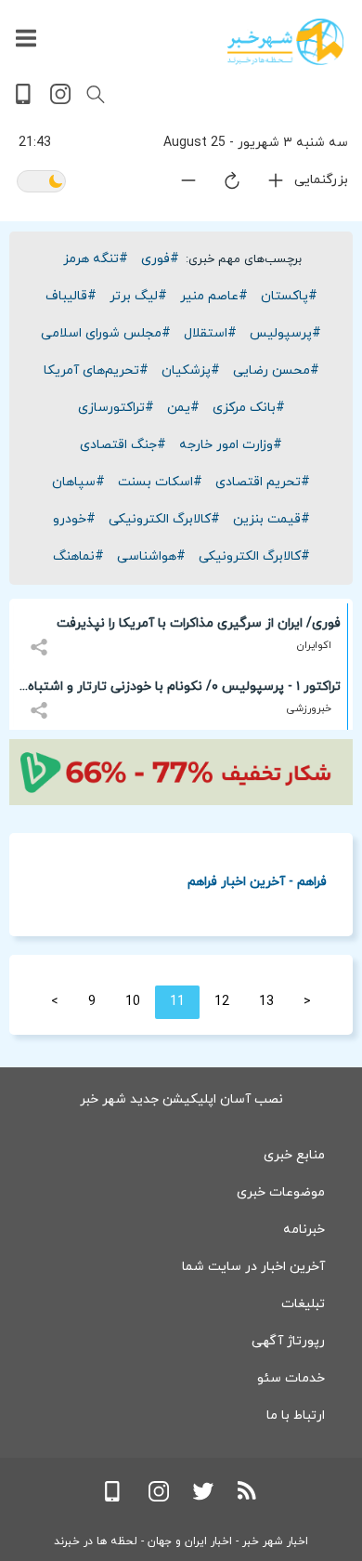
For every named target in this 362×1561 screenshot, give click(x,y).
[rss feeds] (248, 1498)
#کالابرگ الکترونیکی (164, 519)
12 (221, 1002)
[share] (41, 636)
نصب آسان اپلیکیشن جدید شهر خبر (181, 1099)
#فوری (160, 259)
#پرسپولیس (285, 333)
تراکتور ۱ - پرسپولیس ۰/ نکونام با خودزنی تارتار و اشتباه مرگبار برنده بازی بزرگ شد (184, 690)
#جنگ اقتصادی (123, 445)
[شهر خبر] (285, 42)
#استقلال (210, 333)
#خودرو (74, 519)
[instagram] (60, 101)
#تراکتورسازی (116, 408)
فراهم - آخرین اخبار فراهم (257, 881)
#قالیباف (71, 296)
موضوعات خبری (281, 1192)
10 (132, 1002)
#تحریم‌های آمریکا (96, 370)
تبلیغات (303, 1304)
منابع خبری (294, 1155)
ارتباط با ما (295, 1415)
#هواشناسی (151, 556)
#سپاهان (78, 482)
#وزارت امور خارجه (230, 445)
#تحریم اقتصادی (262, 482)
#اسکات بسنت (160, 482)
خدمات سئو (291, 1378)
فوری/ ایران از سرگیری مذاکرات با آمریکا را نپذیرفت (199, 623)
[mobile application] (25, 101)
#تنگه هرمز (95, 259)
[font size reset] (221, 184)
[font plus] (264, 184)
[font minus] (177, 184)
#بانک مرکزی (249, 408)
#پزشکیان (191, 370)
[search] (95, 95)
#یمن (183, 408)
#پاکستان (289, 296)
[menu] (26, 39)
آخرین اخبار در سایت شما (253, 1267)
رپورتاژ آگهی (288, 1341)
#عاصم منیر (214, 296)
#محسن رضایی (276, 370)
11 (177, 1002)
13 (266, 1002)
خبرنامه (304, 1229)
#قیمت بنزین (271, 519)
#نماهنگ (78, 556)
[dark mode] (41, 183)
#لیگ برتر (138, 296)
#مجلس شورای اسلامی (106, 333)
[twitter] (203, 1498)
